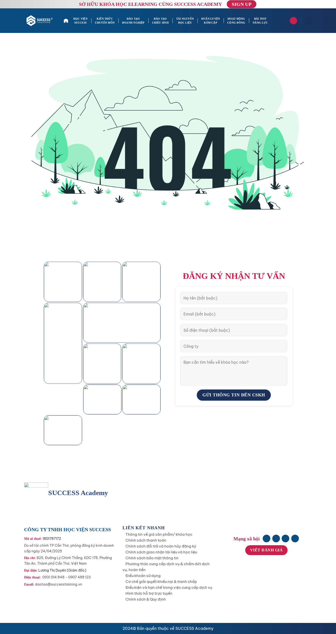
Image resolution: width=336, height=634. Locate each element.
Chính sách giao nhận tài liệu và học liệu (161, 552)
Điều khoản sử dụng (143, 575)
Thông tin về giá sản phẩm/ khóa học (158, 534)
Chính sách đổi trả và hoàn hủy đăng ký (160, 546)
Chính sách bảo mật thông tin (152, 558)
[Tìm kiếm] (293, 21)
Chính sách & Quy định (145, 599)
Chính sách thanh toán (145, 540)
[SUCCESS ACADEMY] (40, 21)
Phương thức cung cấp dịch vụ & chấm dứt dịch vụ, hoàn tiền (166, 566)
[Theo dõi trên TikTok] (285, 538)
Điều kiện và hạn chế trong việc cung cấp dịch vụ (168, 587)
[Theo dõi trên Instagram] (276, 538)
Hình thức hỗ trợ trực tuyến (148, 593)
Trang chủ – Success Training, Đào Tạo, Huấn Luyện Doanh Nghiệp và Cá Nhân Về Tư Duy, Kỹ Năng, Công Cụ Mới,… (66, 21)
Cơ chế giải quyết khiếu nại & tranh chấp (161, 581)
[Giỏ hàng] (308, 21)
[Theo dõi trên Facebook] (266, 538)
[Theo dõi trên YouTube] (295, 538)
